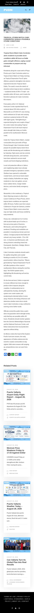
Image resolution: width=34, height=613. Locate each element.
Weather (12, 529)
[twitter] (20, 2)
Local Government (15, 580)
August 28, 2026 (12, 557)
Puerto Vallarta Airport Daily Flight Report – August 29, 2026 (16, 396)
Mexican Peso (13, 473)
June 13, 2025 (10, 45)
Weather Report (14, 526)
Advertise (22, 4)
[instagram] (27, 2)
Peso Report (13, 470)
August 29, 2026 (12, 389)
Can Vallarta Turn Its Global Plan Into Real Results (16, 562)
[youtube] (24, 2)
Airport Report (14, 414)
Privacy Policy (23, 596)
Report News (8, 4)
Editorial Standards (14, 599)
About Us (16, 601)
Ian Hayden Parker (12, 47)
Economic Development (16, 582)
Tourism (9, 584)
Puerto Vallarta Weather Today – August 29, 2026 (14, 506)
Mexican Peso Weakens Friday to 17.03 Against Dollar (16, 450)
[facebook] (17, 2)
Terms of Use (10, 596)
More (24, 47)
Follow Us (16, 4)
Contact (25, 601)
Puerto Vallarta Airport (17, 417)
